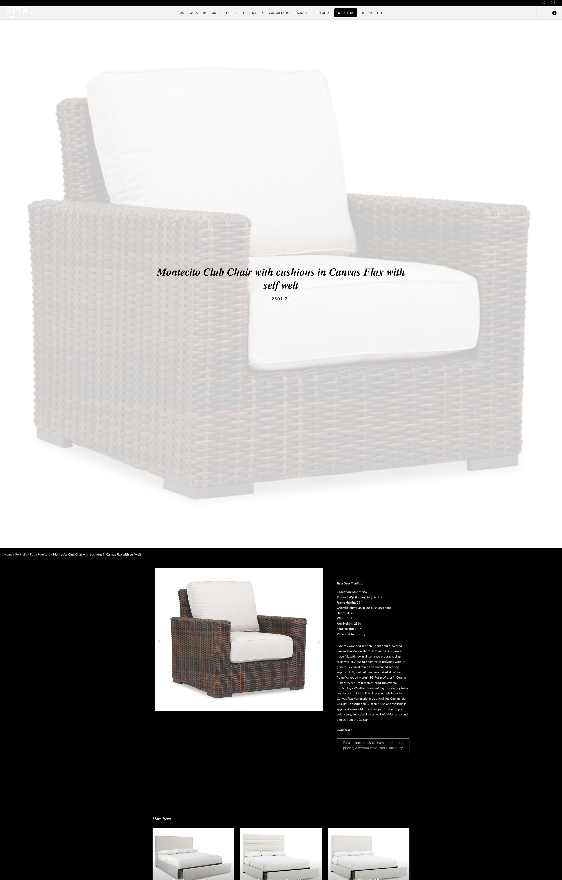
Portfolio (21, 554)
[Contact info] (552, 13)
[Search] (543, 2)
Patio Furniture (40, 554)
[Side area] (542, 13)
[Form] (552, 2)
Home (8, 554)
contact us (362, 743)
